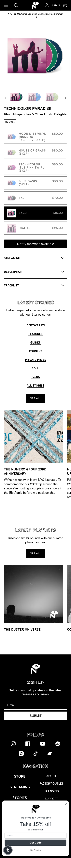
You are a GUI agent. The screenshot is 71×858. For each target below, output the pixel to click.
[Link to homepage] (35, 5)
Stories (19, 797)
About (51, 776)
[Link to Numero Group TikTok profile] (35, 753)
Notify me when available (35, 244)
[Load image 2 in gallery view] (34, 97)
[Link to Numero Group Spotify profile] (57, 744)
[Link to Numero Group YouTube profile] (43, 744)
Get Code (35, 842)
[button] (65, 6)
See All (35, 398)
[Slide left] (5, 98)
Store (19, 776)
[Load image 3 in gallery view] (52, 97)
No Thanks (35, 850)
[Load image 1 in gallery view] (16, 97)
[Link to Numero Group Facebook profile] (27, 744)
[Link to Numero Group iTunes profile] (21, 753)
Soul (35, 368)
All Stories (35, 385)
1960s (35, 377)
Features (35, 334)
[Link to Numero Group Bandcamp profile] (49, 753)
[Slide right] (65, 98)
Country (35, 351)
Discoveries (35, 325)
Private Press (35, 360)
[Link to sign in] (47, 5)
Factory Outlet (51, 784)
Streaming (20, 787)
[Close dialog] (66, 804)
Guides (35, 342)
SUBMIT (36, 715)
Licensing (51, 791)
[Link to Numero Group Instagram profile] (13, 744)
